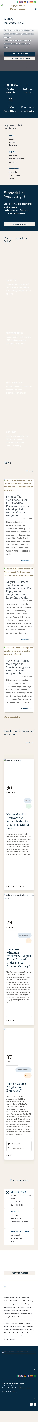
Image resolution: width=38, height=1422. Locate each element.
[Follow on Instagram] (35, 1404)
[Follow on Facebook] (31, 1404)
